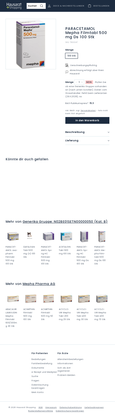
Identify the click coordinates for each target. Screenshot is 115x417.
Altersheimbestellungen (70, 359)
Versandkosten (88, 110)
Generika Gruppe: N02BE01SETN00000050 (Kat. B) (65, 221)
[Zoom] (31, 44)
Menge (69, 49)
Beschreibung (75, 132)
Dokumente (38, 367)
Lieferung (72, 140)
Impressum (51, 407)
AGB (41, 407)
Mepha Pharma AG (39, 284)
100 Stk (71, 55)
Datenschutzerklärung (71, 407)
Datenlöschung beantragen (40, 386)
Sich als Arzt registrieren (64, 369)
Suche (35, 376)
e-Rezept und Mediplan (44, 372)
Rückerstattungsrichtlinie (40, 411)
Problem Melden (66, 375)
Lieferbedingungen (94, 407)
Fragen (35, 380)
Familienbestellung (42, 363)
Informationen (65, 363)
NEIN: (89, 82)
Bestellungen (39, 359)
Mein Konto (38, 392)
